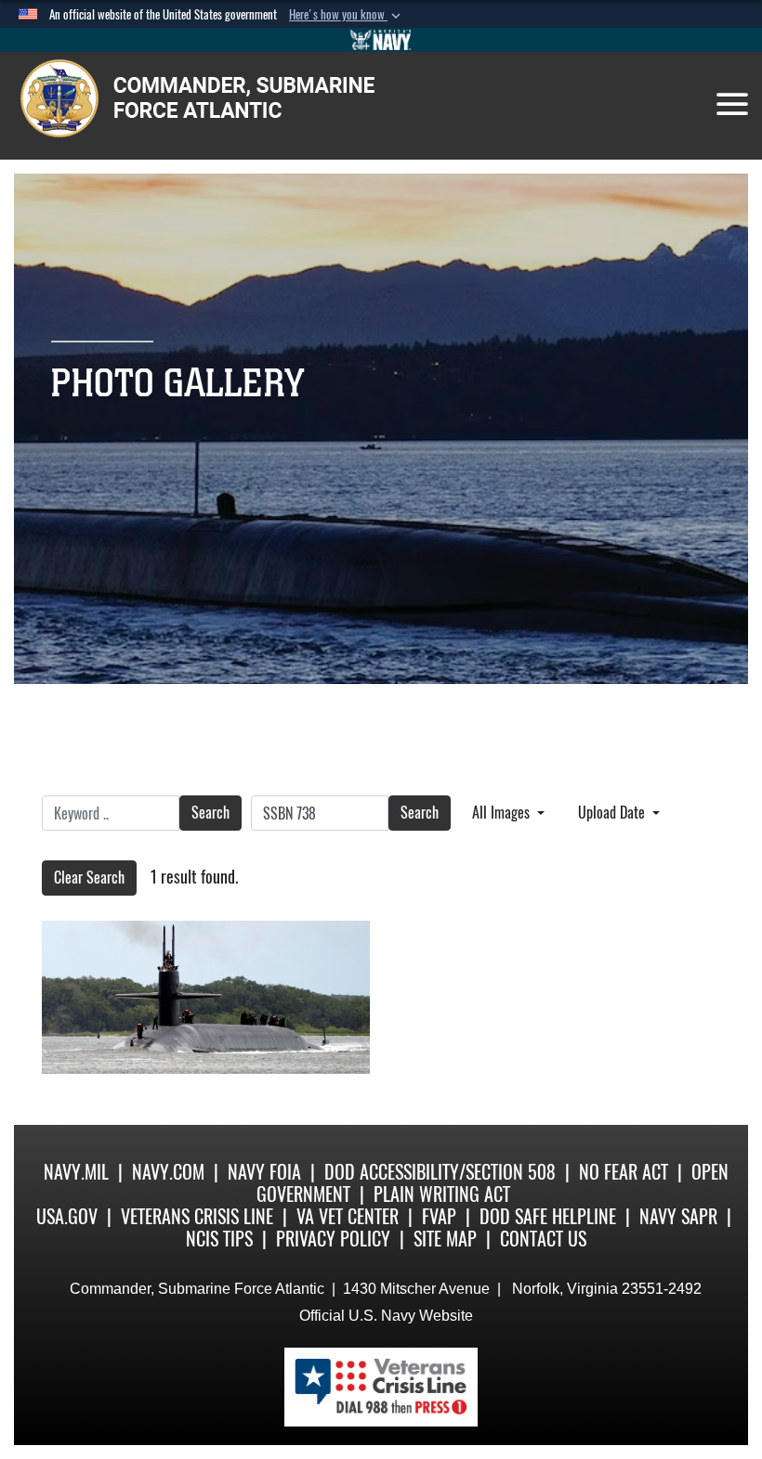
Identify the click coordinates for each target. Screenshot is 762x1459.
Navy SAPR (678, 1216)
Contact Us (543, 1238)
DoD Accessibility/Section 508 (440, 1171)
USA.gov (67, 1216)
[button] (346, 15)
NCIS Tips (219, 1238)
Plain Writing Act (442, 1194)
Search (210, 812)
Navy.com (168, 1171)
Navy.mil (76, 1171)
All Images (502, 812)
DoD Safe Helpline (548, 1216)
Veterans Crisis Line (197, 1216)
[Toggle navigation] (732, 104)
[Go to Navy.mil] (381, 40)
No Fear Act (623, 1171)
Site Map (445, 1238)
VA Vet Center (347, 1216)
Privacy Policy (333, 1238)
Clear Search (89, 877)
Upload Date (613, 812)
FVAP (439, 1216)
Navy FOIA (264, 1171)
